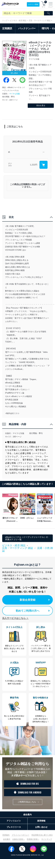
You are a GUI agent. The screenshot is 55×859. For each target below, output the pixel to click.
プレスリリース (14, 827)
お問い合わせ (41, 827)
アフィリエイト (14, 821)
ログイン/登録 (33, 4)
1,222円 (33, 165)
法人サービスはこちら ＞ (15, 618)
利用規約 (6, 835)
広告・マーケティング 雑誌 (39, 20)
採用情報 (41, 821)
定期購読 (7, 28)
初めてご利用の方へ (27, 610)
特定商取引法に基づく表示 (42, 835)
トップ (4, 20)
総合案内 (27, 814)
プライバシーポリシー (20, 835)
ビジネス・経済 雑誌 (18, 20)
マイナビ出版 (14, 94)
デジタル (10, 165)
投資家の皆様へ (33, 839)
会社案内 (6, 839)
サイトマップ (46, 839)
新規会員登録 (27, 599)
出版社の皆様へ (18, 839)
